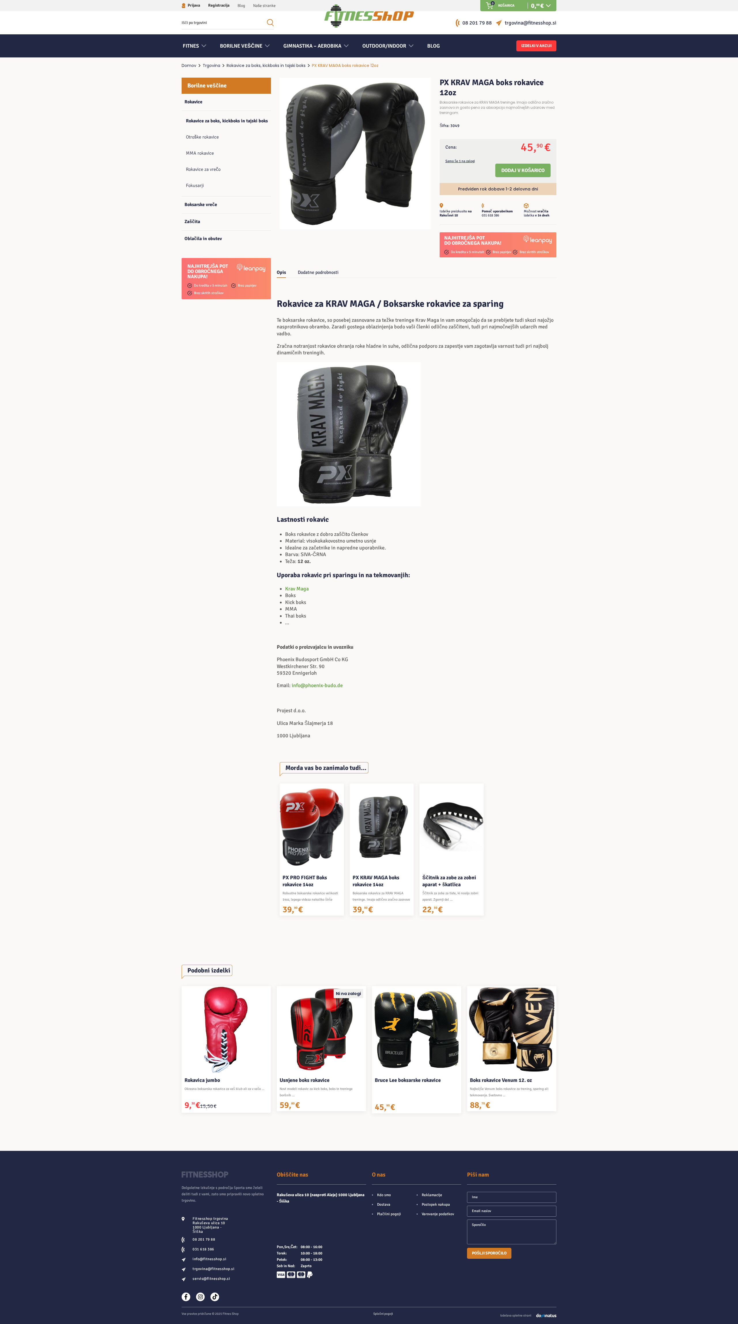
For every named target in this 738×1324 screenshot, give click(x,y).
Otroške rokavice (202, 137)
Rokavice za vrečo (203, 169)
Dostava (383, 1204)
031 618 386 (490, 215)
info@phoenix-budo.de (317, 685)
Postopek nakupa (436, 1204)
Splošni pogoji (383, 1314)
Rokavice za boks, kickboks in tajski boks (266, 65)
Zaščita (192, 222)
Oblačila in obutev (203, 239)
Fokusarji (195, 185)
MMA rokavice (200, 153)
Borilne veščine (207, 85)
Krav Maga (297, 589)
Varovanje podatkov (438, 1214)
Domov (189, 65)
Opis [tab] (281, 272)
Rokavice (193, 102)
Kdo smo (384, 1195)
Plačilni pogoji (389, 1214)
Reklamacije (432, 1195)
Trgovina (211, 65)
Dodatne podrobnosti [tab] (318, 272)
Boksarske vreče (200, 204)
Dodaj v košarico (523, 170)
